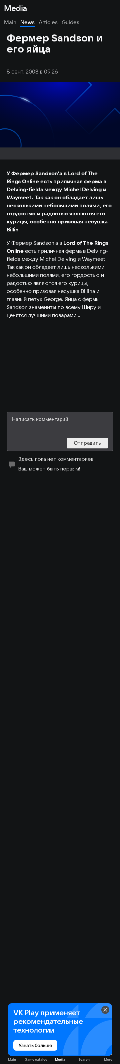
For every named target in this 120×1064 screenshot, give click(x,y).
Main (10, 22)
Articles (48, 22)
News (27, 22)
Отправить (87, 443)
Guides (70, 22)
